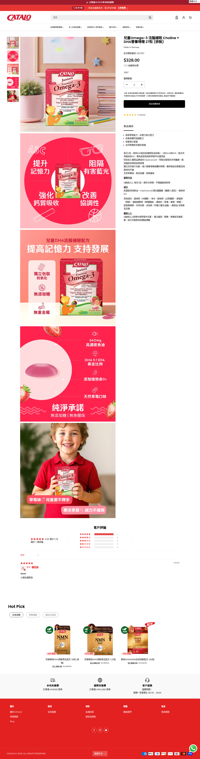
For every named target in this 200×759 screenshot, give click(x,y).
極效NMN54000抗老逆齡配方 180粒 (137, 659)
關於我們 (112, 27)
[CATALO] (19, 17)
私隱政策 (90, 712)
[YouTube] (106, 730)
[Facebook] (94, 730)
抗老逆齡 (16, 614)
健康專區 (126, 27)
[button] (85, 534)
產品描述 (128, 126)
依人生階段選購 (75, 27)
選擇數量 (128, 78)
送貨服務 (52, 712)
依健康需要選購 (56, 27)
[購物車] (190, 17)
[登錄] (184, 17)
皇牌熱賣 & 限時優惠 (95, 27)
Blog (12, 721)
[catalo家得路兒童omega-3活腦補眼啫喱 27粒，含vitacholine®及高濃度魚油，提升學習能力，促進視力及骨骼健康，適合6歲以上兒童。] (68, 84)
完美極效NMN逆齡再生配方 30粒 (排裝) (62, 661)
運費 (126, 65)
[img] (27, 563)
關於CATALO (16, 712)
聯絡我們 (127, 712)
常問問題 (14, 716)
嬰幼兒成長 (51, 614)
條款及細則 (91, 716)
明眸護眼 (33, 614)
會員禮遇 (165, 712)
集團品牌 (139, 27)
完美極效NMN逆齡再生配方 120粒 (100, 659)
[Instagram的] (100, 730)
